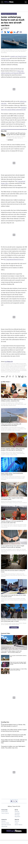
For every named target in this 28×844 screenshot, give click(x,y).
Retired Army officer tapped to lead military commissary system (12, 498)
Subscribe (17, 811)
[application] (14, 642)
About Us (17, 821)
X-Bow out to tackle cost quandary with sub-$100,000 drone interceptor (11, 424)
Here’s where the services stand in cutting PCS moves (13, 571)
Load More (14, 627)
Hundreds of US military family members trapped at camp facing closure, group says (13, 730)
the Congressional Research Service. (14, 259)
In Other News (5, 381)
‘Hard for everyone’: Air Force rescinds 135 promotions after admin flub (12, 521)
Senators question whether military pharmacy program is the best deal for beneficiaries (13, 449)
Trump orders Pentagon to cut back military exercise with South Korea (18, 669)
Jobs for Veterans (18, 824)
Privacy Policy (4, 811)
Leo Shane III (5, 28)
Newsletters (17, 813)
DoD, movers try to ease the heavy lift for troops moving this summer (13, 595)
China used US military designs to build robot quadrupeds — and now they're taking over (11, 651)
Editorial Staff (4, 826)
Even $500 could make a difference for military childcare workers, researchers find (13, 400)
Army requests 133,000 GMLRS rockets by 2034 (18, 656)
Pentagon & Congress (9, 14)
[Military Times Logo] (8, 2)
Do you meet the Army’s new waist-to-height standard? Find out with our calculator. (12, 546)
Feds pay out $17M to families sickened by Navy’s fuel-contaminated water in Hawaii (13, 620)
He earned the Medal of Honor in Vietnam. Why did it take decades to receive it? (13, 725)
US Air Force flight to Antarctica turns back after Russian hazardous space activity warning (13, 735)
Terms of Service (5, 813)
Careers (16, 823)
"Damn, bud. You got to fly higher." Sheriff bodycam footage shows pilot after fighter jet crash (18, 663)
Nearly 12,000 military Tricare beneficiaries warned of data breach (12, 474)
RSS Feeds (17, 815)
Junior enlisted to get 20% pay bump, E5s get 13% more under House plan (15, 133)
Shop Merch (17, 816)
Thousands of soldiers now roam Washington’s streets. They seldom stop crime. (13, 747)
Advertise (3, 821)
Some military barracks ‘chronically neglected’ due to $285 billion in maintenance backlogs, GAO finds (14, 741)
